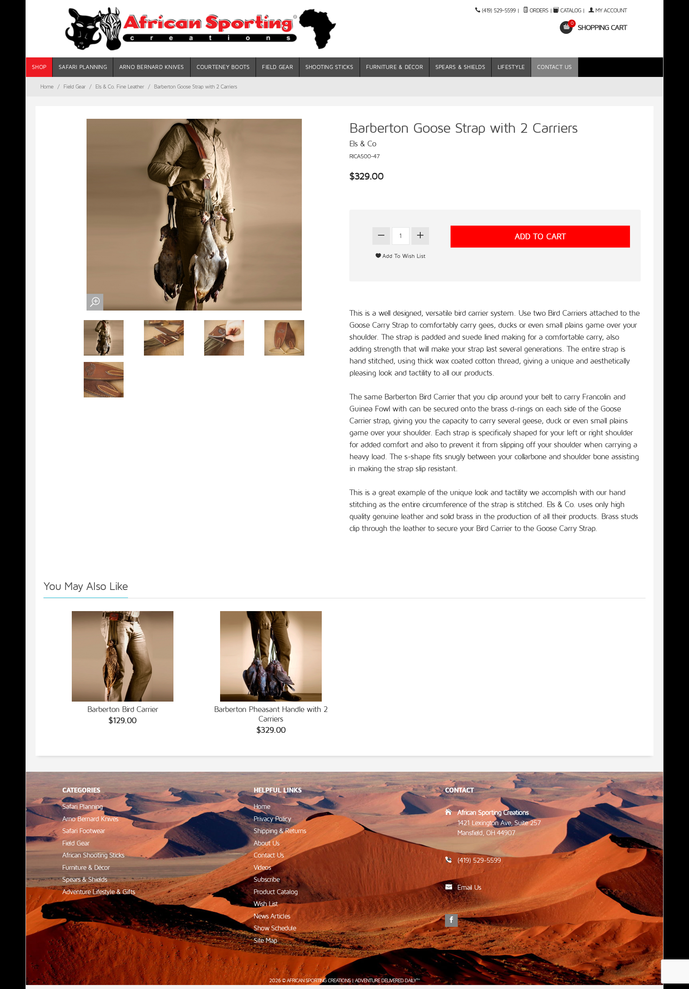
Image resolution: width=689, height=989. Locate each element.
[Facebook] (451, 920)
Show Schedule (275, 928)
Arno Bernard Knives (151, 67)
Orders (538, 11)
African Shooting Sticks (93, 855)
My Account (610, 11)
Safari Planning (83, 67)
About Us (266, 843)
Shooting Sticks (329, 67)
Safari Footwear (83, 831)
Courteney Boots (223, 67)
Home (46, 87)
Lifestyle (511, 67)
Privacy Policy (272, 819)
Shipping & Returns (280, 831)
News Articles (272, 916)
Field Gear (277, 67)
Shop (39, 67)
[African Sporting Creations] (200, 28)
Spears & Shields (460, 67)
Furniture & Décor (394, 67)
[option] (122, 669)
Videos (262, 867)
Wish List (266, 904)
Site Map (265, 940)
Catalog (570, 11)
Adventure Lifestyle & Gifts (98, 892)
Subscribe (267, 879)
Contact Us (554, 67)
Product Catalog (275, 892)
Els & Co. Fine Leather (119, 87)
